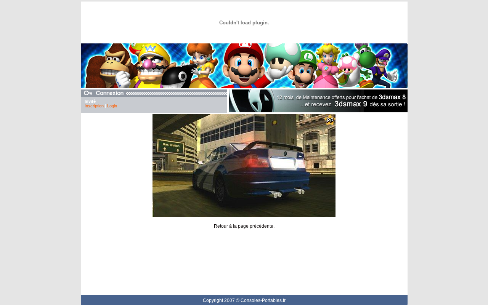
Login (112, 106)
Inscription (94, 106)
